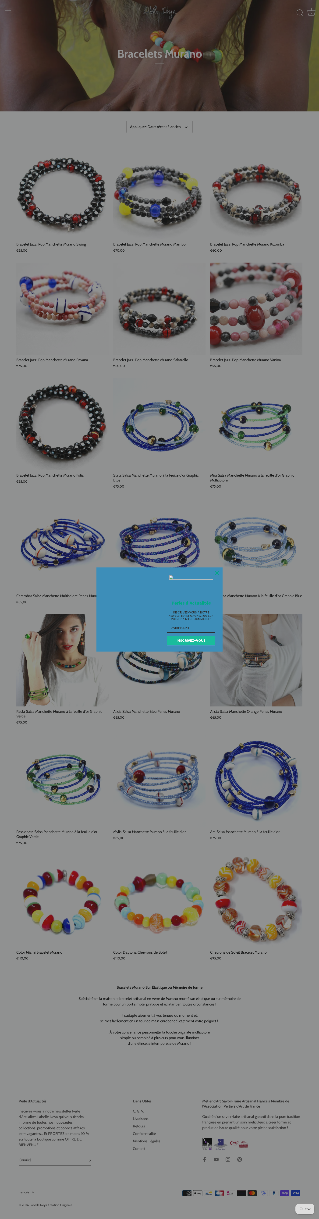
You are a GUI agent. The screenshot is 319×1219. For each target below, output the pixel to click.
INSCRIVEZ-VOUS (191, 640)
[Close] (217, 573)
